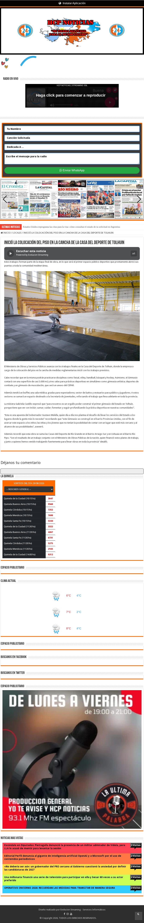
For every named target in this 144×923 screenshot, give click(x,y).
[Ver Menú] (4, 16)
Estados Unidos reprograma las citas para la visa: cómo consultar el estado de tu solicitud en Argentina (71, 227)
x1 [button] (133, 253)
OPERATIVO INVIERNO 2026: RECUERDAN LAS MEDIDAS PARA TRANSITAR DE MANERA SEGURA (59, 887)
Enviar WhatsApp (73, 170)
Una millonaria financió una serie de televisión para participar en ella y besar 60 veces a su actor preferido (63, 879)
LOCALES (17, 232)
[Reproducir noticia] (10, 253)
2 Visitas (136, 855)
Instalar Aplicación (74, 3)
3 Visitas (136, 845)
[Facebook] (64, 914)
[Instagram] (67, 914)
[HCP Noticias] (72, 31)
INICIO (7, 232)
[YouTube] (71, 914)
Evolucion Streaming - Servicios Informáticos (82, 909)
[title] (138, 916)
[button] (139, 199)
